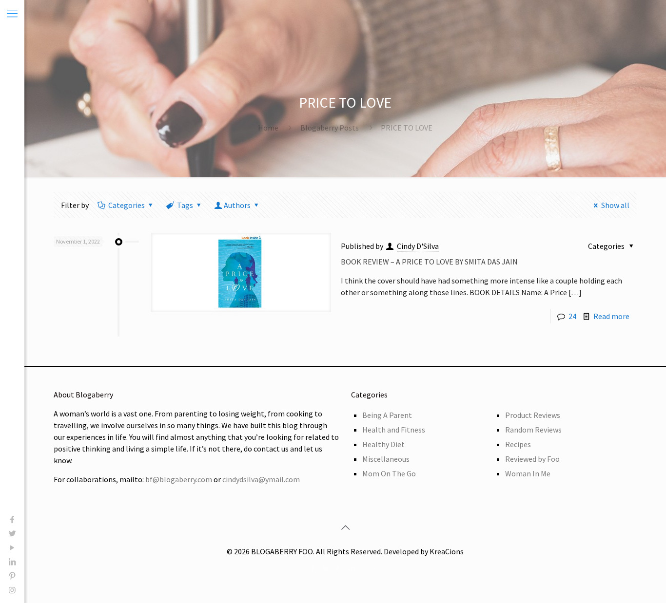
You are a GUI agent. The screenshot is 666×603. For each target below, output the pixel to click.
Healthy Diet (383, 444)
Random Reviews (533, 429)
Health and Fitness (393, 429)
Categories (126, 205)
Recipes (518, 444)
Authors (237, 205)
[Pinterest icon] (12, 576)
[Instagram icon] (12, 590)
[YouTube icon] (12, 547)
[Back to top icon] (345, 527)
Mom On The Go (389, 473)
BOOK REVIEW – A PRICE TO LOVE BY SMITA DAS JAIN (429, 261)
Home (268, 127)
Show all (615, 205)
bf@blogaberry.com (178, 479)
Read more (611, 316)
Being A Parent (387, 415)
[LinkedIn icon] (12, 561)
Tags (185, 205)
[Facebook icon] (12, 519)
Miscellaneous (386, 459)
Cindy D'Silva (418, 246)
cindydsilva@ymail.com (261, 479)
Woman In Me (527, 473)
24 (572, 316)
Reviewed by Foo (532, 459)
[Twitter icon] (12, 533)
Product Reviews (532, 415)
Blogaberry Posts (329, 127)
